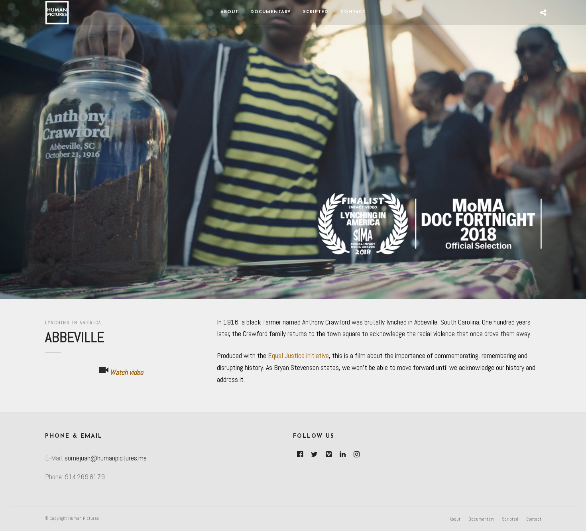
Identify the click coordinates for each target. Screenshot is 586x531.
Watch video (125, 372)
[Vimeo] (329, 454)
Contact (353, 12)
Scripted (315, 12)
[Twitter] (314, 454)
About (229, 12)
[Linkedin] (343, 454)
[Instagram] (357, 454)
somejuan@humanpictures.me (106, 457)
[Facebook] (300, 454)
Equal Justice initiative (298, 355)
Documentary (270, 12)
